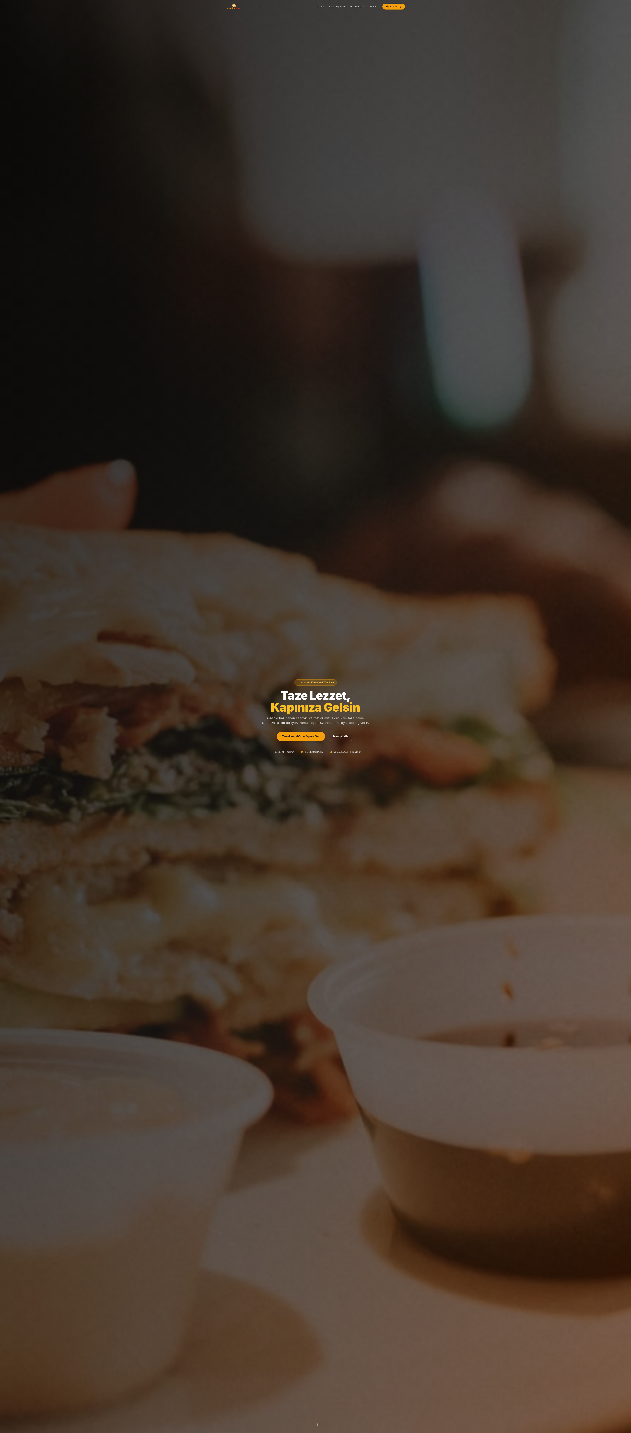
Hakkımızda (357, 6)
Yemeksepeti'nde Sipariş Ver (301, 736)
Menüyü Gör (341, 736)
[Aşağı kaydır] (317, 1425)
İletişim (373, 6)
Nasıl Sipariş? (337, 6)
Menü (320, 6)
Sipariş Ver (392, 6)
